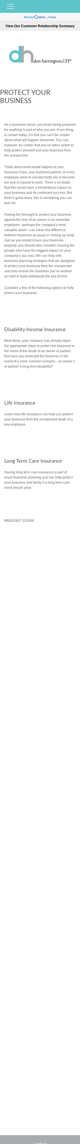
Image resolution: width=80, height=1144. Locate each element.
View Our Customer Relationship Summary (40, 26)
